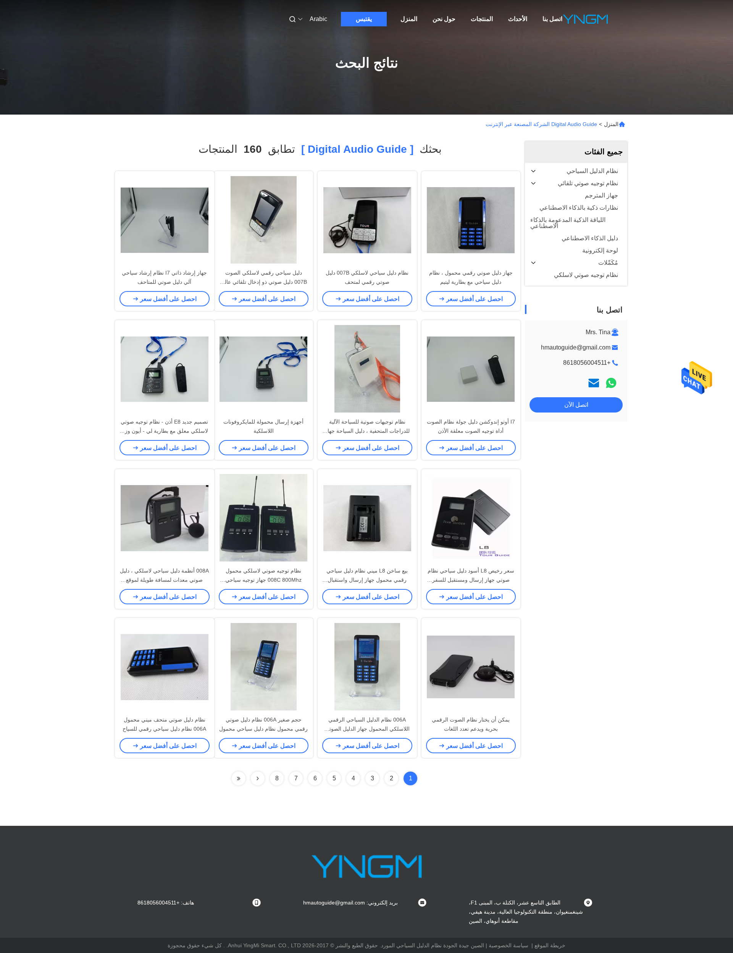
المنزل (408, 19)
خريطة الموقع (549, 945)
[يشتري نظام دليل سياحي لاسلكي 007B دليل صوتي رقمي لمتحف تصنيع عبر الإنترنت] (367, 220)
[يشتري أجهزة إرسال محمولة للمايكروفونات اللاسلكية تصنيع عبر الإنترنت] (263, 369)
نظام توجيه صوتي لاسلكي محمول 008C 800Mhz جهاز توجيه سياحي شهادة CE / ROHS (263, 580)
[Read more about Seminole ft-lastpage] (238, 778)
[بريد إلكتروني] (594, 383)
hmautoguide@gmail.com (575, 347)
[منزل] (585, 19)
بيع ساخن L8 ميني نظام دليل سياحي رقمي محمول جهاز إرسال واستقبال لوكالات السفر (367, 580)
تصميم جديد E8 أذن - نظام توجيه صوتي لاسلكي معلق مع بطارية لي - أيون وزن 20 (164, 431)
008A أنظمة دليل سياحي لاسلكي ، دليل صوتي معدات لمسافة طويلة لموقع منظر (164, 580)
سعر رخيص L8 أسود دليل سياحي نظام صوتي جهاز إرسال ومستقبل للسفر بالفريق (471, 580)
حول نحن (444, 19)
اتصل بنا (552, 19)
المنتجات (482, 19)
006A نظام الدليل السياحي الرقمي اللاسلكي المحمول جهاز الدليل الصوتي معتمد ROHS (367, 729)
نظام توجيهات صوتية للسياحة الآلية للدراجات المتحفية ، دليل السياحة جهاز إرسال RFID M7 (367, 431)
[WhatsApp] (611, 383)
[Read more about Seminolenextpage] (258, 778)
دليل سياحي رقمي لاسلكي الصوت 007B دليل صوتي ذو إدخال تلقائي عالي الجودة (263, 282)
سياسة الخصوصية (508, 945)
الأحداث (517, 19)
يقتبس (364, 19)
